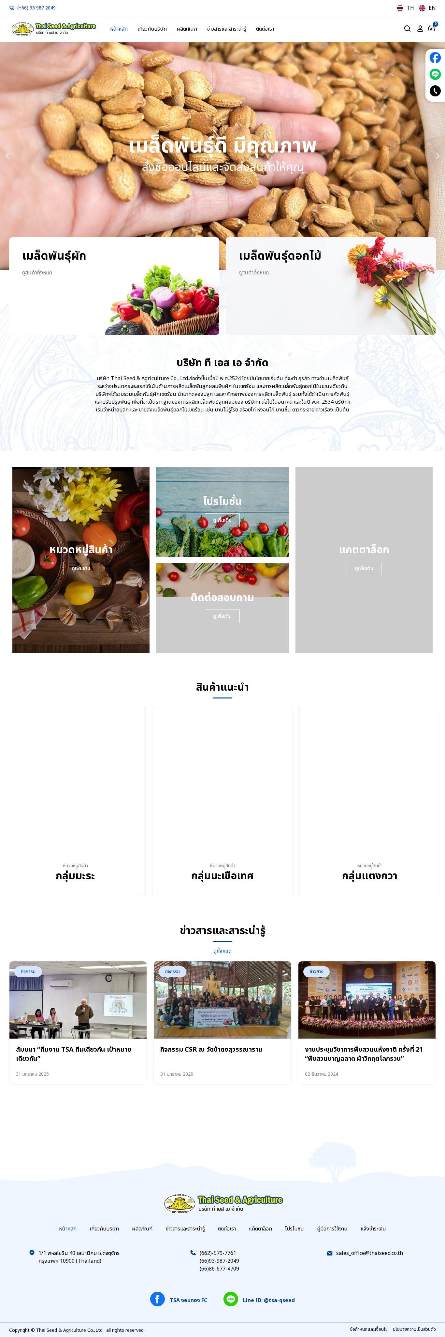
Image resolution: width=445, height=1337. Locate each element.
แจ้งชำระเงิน (373, 1229)
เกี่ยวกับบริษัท (152, 29)
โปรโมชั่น (294, 1229)
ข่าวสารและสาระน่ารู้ (226, 29)
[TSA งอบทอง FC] (157, 1299)
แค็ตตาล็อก (260, 1229)
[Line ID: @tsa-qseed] (230, 1299)
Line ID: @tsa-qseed (269, 1300)
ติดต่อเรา (265, 29)
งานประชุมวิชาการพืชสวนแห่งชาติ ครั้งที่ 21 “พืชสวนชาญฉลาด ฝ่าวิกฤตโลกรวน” (364, 1054)
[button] (7, 155)
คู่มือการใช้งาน (332, 1229)
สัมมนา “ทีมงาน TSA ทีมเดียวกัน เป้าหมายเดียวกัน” (73, 1054)
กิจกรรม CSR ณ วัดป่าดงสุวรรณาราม (211, 1050)
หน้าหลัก (119, 29)
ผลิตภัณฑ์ (187, 29)
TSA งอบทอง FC (188, 1300)
